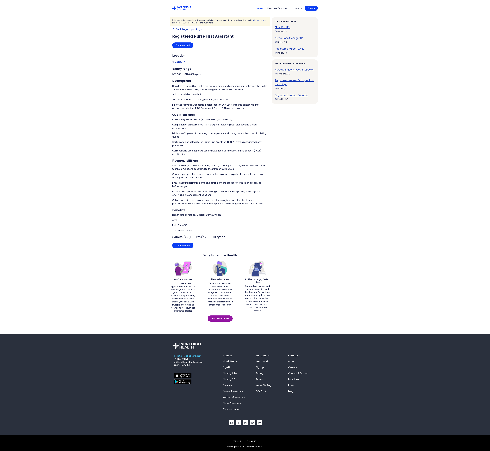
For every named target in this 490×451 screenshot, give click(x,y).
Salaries (227, 385)
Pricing (259, 373)
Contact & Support (298, 373)
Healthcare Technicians (277, 8)
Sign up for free (259, 20)
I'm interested (183, 45)
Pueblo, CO (282, 88)
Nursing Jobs (230, 373)
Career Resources (233, 391)
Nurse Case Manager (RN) (290, 38)
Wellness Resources (234, 397)
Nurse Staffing (263, 385)
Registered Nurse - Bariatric (291, 95)
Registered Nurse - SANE (289, 48)
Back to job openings (189, 29)
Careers (292, 367)
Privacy (252, 441)
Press (291, 385)
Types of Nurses (231, 409)
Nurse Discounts (232, 403)
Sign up (311, 8)
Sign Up (227, 367)
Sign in (298, 8)
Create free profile (220, 318)
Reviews (260, 379)
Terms (237, 441)
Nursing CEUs (230, 379)
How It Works (230, 361)
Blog (290, 391)
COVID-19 (261, 391)
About (291, 361)
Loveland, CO (283, 73)
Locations (293, 379)
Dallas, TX (179, 61)
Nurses (260, 8)
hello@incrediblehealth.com (187, 355)
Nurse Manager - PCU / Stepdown (294, 69)
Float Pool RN (282, 27)
